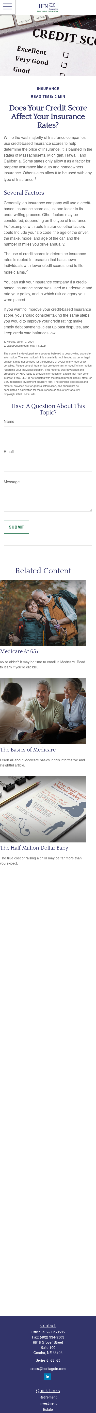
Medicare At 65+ (19, 651)
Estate (48, 1409)
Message (12, 482)
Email (9, 451)
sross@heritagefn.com (48, 1368)
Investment (48, 1403)
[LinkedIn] (47, 1376)
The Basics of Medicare (28, 750)
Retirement (48, 1397)
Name (9, 421)
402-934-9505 (54, 1331)
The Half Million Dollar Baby (34, 848)
